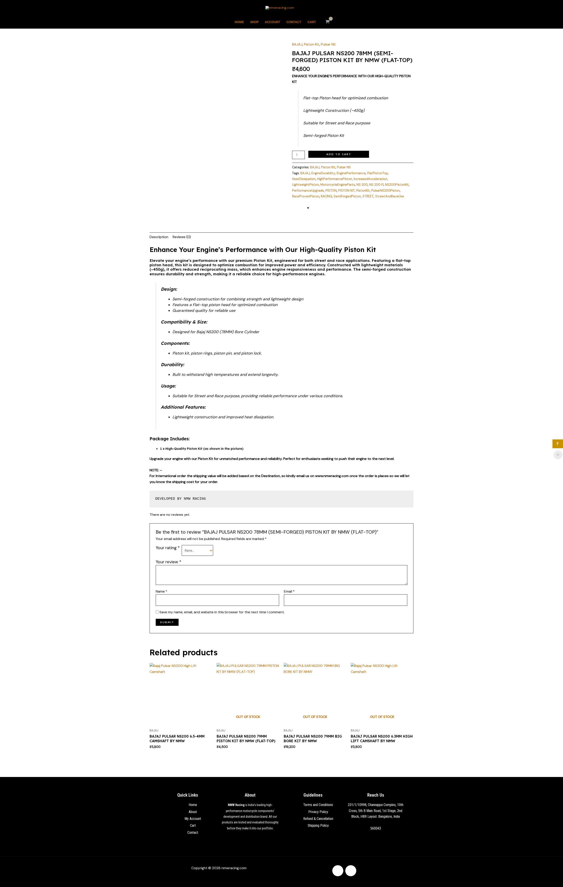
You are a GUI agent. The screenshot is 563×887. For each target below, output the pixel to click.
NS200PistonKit (397, 185)
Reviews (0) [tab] (182, 237)
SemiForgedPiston (347, 196)
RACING (326, 196)
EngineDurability (323, 173)
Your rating (168, 548)
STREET (368, 196)
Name (161, 591)
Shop (254, 22)
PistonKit (363, 191)
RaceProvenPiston (305, 196)
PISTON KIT (346, 191)
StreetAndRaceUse (389, 196)
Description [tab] (159, 237)
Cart (311, 22)
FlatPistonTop (377, 173)
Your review (168, 562)
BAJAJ (297, 44)
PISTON (331, 191)
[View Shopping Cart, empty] (328, 22)
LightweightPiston (305, 185)
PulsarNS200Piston (385, 191)
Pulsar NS (328, 44)
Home (239, 22)
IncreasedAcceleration (370, 179)
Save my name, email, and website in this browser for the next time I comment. (222, 612)
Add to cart (338, 154)
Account (272, 22)
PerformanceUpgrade (308, 191)
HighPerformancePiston (334, 179)
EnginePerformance (351, 173)
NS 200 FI (376, 185)
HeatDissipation (304, 179)
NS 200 (362, 185)
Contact (293, 22)
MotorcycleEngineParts (337, 185)
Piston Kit (311, 44)
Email (289, 591)
